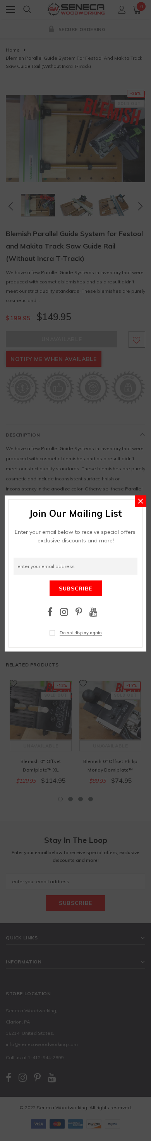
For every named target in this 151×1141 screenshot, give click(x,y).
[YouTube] (93, 611)
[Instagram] (64, 611)
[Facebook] (50, 611)
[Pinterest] (79, 611)
